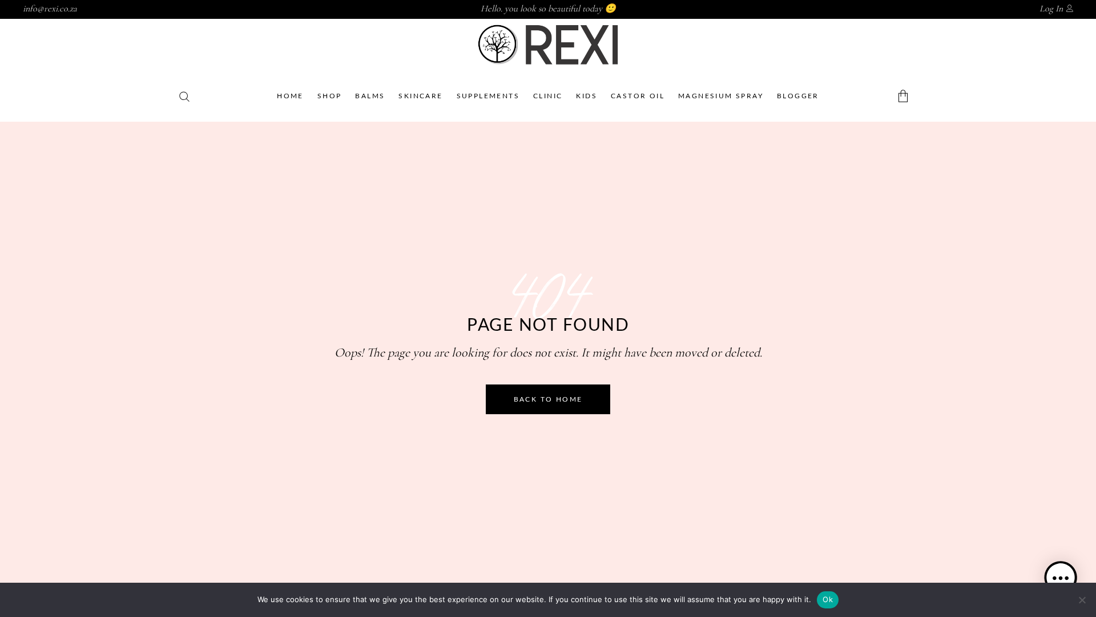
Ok (828, 599)
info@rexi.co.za (50, 8)
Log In (1051, 8)
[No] (1081, 600)
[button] (1060, 580)
